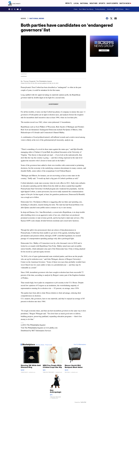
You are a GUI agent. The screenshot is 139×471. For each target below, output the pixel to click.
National (84, 3)
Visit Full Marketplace (80, 344)
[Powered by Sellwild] (83, 402)
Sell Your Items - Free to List (44, 344)
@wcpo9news (21, 9)
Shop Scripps (112, 3)
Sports (102, 3)
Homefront (110, 9)
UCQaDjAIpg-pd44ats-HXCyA (18, 9)
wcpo (15, 9)
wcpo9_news (12, 9)
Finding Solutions (100, 9)
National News (37, 18)
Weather (93, 3)
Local (76, 3)
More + (128, 9)
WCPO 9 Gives (119, 9)
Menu (67, 3)
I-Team (75, 9)
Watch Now (124, 3)
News (23, 18)
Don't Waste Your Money (86, 9)
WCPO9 (10, 9)
